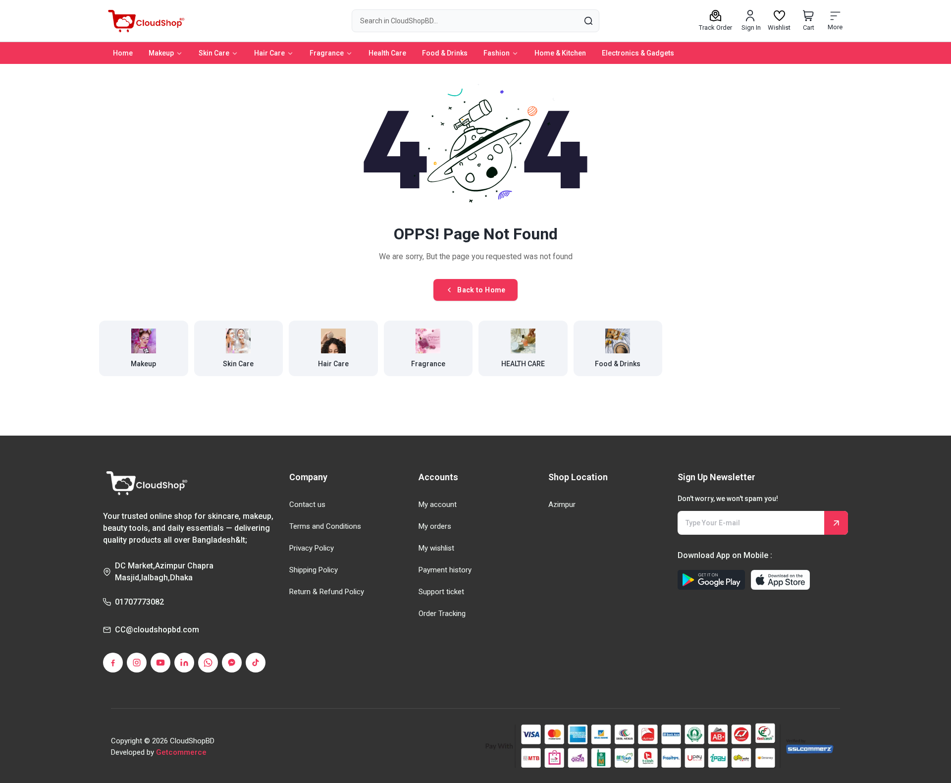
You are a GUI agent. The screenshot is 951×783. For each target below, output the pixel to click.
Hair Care (269, 53)
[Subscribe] (836, 523)
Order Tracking (442, 613)
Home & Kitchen (560, 53)
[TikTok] (255, 662)
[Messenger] (232, 662)
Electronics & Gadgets (638, 53)
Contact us (307, 504)
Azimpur (562, 504)
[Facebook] (113, 662)
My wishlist (436, 548)
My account (438, 504)
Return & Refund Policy (326, 591)
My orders (435, 526)
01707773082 (139, 602)
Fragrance (327, 53)
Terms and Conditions (325, 526)
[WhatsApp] (208, 662)
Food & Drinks (445, 53)
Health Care (387, 53)
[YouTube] (160, 662)
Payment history (445, 569)
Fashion (496, 53)
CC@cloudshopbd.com (157, 629)
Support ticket (441, 591)
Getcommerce (181, 752)
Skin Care (214, 53)
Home (123, 53)
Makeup (161, 53)
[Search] (588, 20)
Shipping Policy (313, 569)
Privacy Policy (311, 548)
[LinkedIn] (184, 662)
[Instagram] (137, 662)
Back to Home (481, 290)
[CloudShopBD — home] (144, 21)
